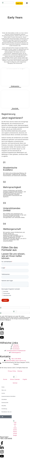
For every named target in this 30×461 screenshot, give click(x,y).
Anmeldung (4, 408)
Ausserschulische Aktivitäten (8, 396)
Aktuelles (4, 405)
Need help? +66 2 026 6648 (6, 437)
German (15, 383)
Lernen (3, 393)
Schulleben (4, 399)
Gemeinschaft (5, 402)
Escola (5, 379)
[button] (6, 416)
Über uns (4, 390)
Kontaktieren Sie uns (6, 411)
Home (3, 387)
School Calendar (15, 379)
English (25, 379)
